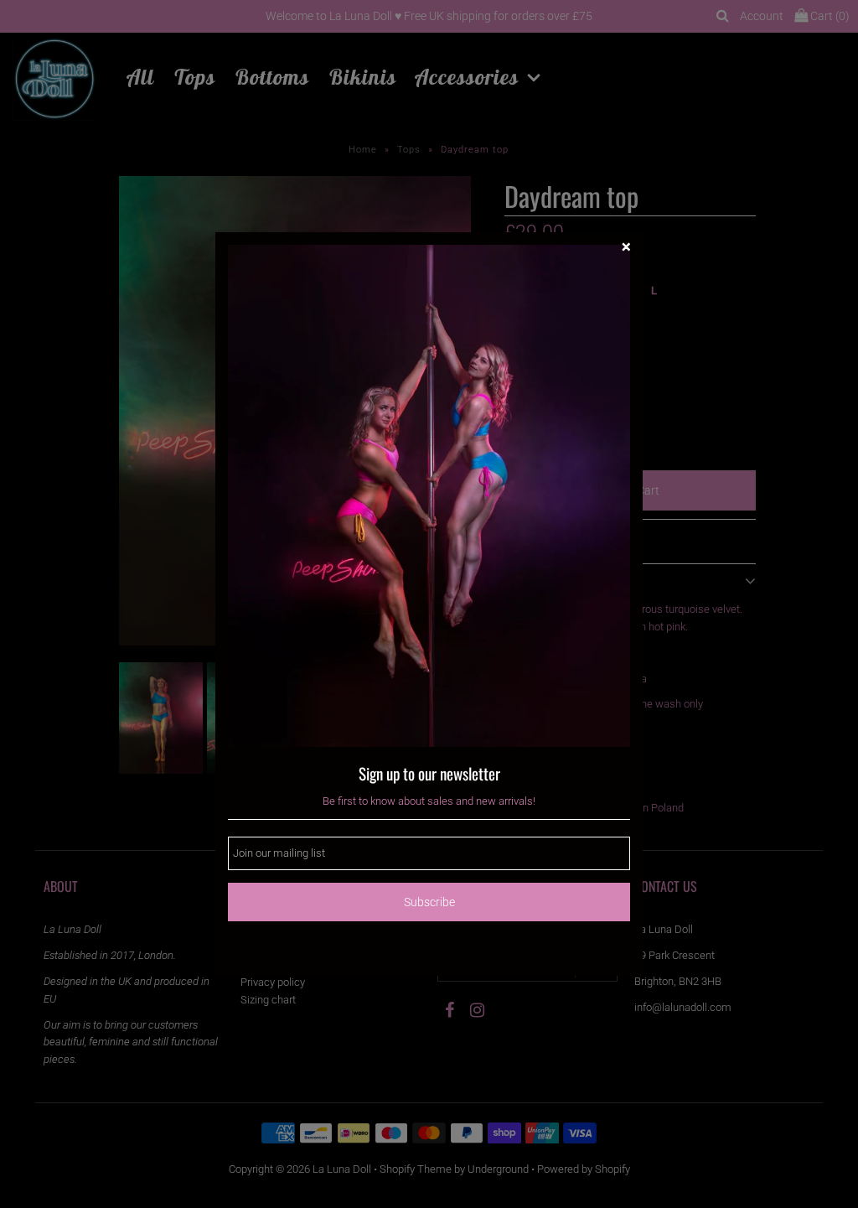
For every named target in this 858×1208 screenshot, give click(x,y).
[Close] (625, 249)
